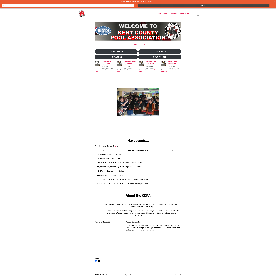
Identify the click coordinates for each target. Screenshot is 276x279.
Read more (164, 71)
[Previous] (103, 150)
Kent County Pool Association (109, 275)
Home (159, 13)
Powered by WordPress (126, 275)
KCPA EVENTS (160, 52)
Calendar (183, 13)
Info (188, 13)
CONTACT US (116, 57)
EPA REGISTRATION (138, 44)
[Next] (172, 150)
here (115, 146)
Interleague (174, 13)
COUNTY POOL (159, 57)
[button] (96, 102)
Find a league (116, 52)
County (165, 13)
